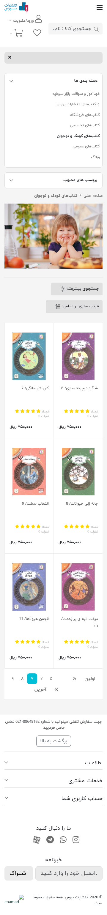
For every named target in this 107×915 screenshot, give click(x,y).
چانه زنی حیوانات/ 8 (82, 503)
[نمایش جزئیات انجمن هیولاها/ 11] (29, 587)
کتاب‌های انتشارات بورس (76, 104)
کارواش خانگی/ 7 (35, 388)
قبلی (68, 678)
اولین (89, 678)
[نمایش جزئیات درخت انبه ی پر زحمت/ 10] (78, 587)
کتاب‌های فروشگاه (85, 115)
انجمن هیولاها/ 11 (34, 619)
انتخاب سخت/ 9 (35, 503)
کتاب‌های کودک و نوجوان (78, 136)
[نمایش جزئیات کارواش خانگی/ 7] (29, 356)
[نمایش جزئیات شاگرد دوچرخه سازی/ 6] (78, 356)
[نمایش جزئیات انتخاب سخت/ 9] (29, 471)
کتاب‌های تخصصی (85, 125)
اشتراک (19, 873)
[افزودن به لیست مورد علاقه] (69, 343)
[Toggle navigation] (65, 7)
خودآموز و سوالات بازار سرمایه (76, 94)
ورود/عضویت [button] (23, 20)
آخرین (40, 689)
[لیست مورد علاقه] (37, 33)
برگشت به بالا (53, 741)
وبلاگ (95, 157)
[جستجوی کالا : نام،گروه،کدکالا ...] (96, 28)
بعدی (63, 689)
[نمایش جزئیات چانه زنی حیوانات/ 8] (78, 471)
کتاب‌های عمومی (86, 146)
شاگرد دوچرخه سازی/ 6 (79, 388)
